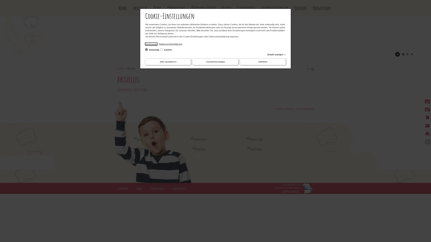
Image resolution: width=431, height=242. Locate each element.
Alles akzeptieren (168, 62)
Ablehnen (262, 62)
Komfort (167, 50)
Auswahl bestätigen (215, 62)
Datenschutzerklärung (170, 44)
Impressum (151, 44)
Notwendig (154, 50)
